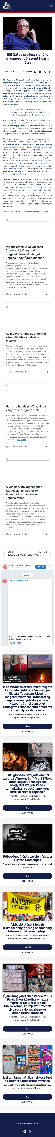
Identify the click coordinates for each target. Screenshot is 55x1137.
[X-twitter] (30, 1131)
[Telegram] (24, 1131)
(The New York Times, (11, 211)
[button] (35, 72)
